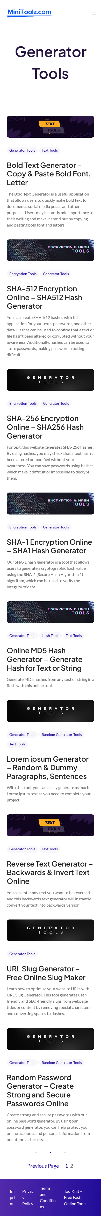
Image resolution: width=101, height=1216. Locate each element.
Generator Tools (22, 150)
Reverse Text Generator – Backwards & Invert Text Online (50, 872)
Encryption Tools (23, 273)
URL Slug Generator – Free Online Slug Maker (46, 972)
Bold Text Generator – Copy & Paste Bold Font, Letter (49, 174)
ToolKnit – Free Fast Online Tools (75, 1197)
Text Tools (50, 150)
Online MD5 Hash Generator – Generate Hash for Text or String (45, 659)
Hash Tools (50, 635)
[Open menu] (94, 13)
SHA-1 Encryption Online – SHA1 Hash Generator (49, 546)
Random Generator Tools (62, 734)
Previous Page (43, 1166)
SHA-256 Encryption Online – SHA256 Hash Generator (45, 427)
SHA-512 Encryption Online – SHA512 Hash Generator (44, 297)
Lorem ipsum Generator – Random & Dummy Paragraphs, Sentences (48, 767)
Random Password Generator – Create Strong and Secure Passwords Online (40, 1090)
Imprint (12, 1197)
